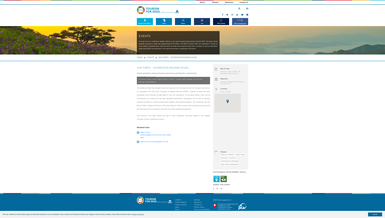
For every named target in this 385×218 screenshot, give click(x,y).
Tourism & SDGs (180, 205)
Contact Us (244, 2)
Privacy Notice (199, 207)
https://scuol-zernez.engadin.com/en (154, 142)
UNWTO (178, 200)
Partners (215, 2)
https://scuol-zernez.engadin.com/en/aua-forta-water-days (155, 134)
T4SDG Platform (181, 202)
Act (202, 23)
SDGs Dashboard (240, 23)
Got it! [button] (375, 214)
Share (183, 23)
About (202, 2)
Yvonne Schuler (191, 73)
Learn (164, 23)
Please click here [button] (138, 214)
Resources (229, 2)
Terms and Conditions (202, 209)
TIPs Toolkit (221, 23)
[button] (227, 101)
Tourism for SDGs (144, 23)
